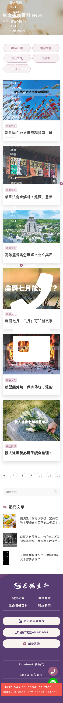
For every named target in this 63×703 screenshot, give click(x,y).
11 (49, 475)
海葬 (13, 211)
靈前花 (14, 97)
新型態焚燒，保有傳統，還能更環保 (30, 387)
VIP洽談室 (17, 73)
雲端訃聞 (16, 111)
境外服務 (16, 102)
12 (58, 475)
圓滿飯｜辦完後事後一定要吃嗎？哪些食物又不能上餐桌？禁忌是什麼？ (39, 521)
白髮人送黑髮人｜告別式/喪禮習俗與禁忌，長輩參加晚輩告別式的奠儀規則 (39, 539)
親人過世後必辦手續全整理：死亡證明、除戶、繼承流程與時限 (30, 453)
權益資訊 (11, 446)
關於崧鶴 (16, 2)
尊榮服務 (16, 59)
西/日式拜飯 (18, 92)
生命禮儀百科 (19, 121)
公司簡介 (16, 11)
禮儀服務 (16, 35)
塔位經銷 (16, 107)
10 (40, 475)
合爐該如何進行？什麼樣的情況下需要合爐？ (39, 557)
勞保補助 (16, 183)
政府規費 (16, 192)
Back (13, 7)
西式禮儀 (16, 50)
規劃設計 (16, 78)
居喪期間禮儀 (19, 145)
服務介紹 (16, 21)
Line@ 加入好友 (31, 674)
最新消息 (16, 16)
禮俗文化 (16, 168)
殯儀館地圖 (17, 116)
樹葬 (13, 206)
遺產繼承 (16, 187)
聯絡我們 (16, 230)
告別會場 (16, 87)
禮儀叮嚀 (16, 140)
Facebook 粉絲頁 (31, 664)
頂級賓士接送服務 (22, 69)
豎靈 (13, 154)
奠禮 (13, 149)
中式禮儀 (16, 45)
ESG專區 (16, 225)
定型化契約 (17, 31)
